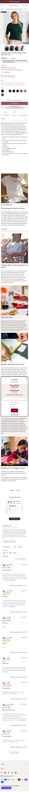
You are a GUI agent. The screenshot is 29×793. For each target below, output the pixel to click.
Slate (2, 94)
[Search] (23, 5)
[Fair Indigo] (14, 5)
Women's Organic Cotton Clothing (14, 9)
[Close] (26, 378)
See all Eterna (4, 229)
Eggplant (17, 91)
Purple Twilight (21, 91)
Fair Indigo (7, 785)
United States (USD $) (8, 776)
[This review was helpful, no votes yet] (22, 585)
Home (2, 9)
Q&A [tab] (17, 490)
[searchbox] (8, 547)
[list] (14, 28)
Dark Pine (13, 91)
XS (2, 83)
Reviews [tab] (12, 490)
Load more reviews (14, 752)
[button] (26, 5)
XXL (23, 83)
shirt (15, 552)
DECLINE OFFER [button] (14, 414)
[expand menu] (1, 5)
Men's (14, 407)
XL (18, 83)
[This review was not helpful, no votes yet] (25, 585)
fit (6, 552)
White (6, 91)
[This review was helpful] (22, 611)
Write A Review (14, 518)
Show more (5, 556)
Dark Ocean (10, 91)
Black (2, 91)
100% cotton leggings (20, 132)
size (4, 552)
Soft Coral (25, 91)
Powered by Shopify (14, 785)
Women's (15, 404)
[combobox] (21, 558)
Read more (13, 580)
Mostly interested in (14, 402)
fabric (10, 552)
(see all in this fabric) (18, 69)
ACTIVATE (14, 410)
